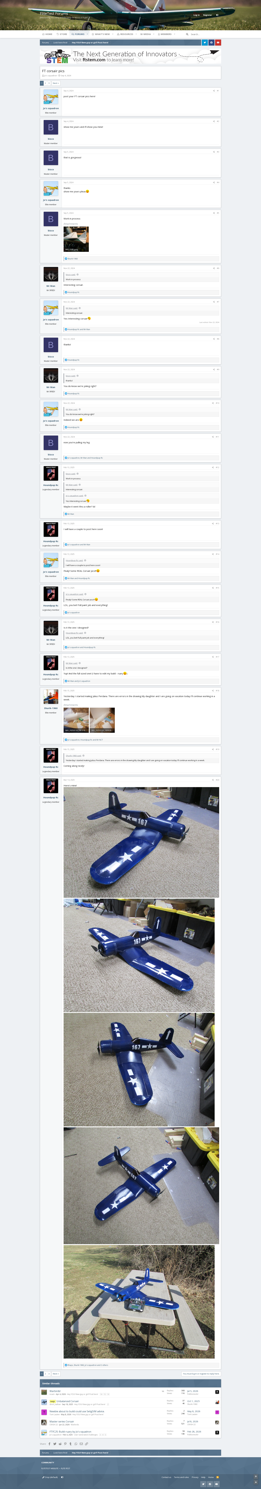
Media (147, 34)
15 (105, 1394)
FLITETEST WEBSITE (49, 1468)
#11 (217, 437)
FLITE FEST (65, 1468)
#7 (218, 302)
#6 (218, 268)
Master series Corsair (62, 1421)
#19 (217, 749)
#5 (218, 213)
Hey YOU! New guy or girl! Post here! (82, 1394)
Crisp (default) (51, 1477)
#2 (218, 121)
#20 (217, 780)
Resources (126, 34)
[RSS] (218, 1477)
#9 (218, 369)
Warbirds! (55, 1391)
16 (108, 1394)
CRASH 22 (54, 1424)
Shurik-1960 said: (73, 755)
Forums (79, 34)
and (79, 329)
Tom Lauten (55, 1414)
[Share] (214, 91)
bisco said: (71, 274)
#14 (217, 554)
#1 (218, 90)
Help (203, 1477)
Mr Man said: (72, 308)
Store (63, 34)
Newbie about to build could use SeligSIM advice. (77, 1411)
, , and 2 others (88, 1365)
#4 (218, 182)
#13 (217, 523)
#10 (217, 403)
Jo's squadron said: (74, 495)
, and (85, 458)
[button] (87, 34)
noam (52, 1394)
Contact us (166, 1477)
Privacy (195, 1477)
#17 (217, 657)
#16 (217, 622)
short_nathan (55, 1404)
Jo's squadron (50, 75)
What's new (102, 34)
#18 (217, 690)
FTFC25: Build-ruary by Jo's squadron (70, 1431)
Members (166, 34)
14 (101, 1394)
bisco (51, 138)
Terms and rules (181, 1477)
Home (48, 34)
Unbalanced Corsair (67, 1401)
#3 (218, 152)
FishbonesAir (192, 1394)
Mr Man (51, 285)
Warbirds (75, 1424)
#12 (217, 467)
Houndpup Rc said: (74, 560)
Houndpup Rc (50, 485)
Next (55, 83)
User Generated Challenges (86, 1434)
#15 (217, 588)
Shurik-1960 (51, 708)
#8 (218, 339)
